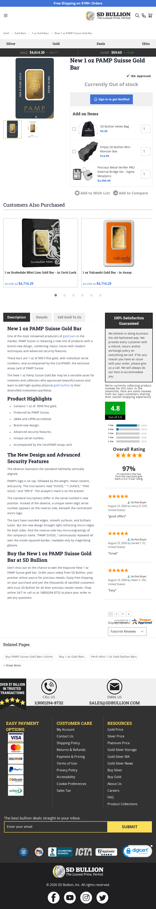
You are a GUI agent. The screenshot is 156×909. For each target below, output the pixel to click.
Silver (10, 43)
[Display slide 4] (82, 295)
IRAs (146, 43)
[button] (34, 88)
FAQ (110, 797)
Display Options (119, 623)
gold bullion (62, 385)
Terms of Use (67, 763)
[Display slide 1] (55, 295)
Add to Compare (133, 193)
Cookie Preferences (71, 784)
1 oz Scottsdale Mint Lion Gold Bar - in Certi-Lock (40, 272)
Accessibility (66, 777)
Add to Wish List (95, 193)
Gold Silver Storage (122, 750)
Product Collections (122, 804)
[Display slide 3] (73, 295)
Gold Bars (20, 33)
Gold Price (115, 729)
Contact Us (65, 736)
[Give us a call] (143, 15)
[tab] (33, 117)
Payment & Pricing (71, 756)
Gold (6, 33)
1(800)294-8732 (49, 702)
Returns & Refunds (71, 750)
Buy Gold (114, 777)
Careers (113, 790)
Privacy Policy (67, 770)
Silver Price (115, 736)
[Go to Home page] (108, 15)
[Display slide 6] (100, 295)
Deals (101, 43)
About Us (114, 784)
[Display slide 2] (64, 295)
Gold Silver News (120, 763)
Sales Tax (64, 790)
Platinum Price (118, 743)
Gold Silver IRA (118, 756)
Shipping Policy (68, 743)
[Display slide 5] (91, 295)
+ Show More (12, 665)
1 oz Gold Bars (40, 33)
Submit (130, 826)
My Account (66, 729)
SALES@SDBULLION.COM (114, 702)
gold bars (69, 336)
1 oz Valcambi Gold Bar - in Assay (107, 272)
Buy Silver (114, 770)
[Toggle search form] (137, 15)
